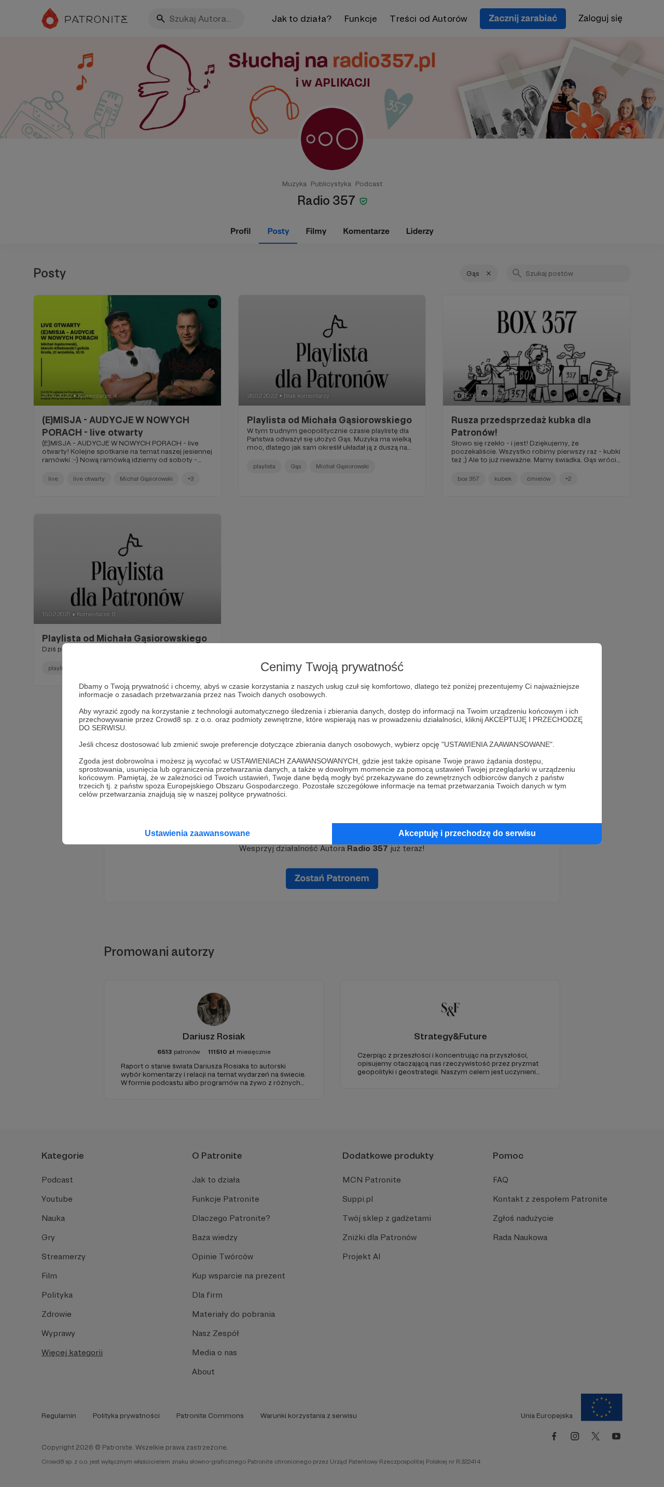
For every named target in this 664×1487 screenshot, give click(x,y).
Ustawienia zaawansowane (197, 833)
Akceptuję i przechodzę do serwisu (467, 833)
